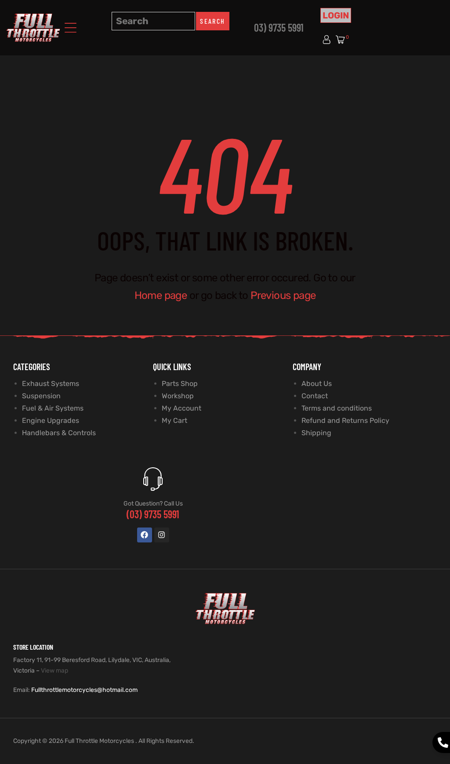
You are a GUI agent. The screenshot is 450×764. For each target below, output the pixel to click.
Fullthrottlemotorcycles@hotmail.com (84, 690)
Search (212, 21)
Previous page (283, 295)
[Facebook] (144, 535)
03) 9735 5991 (279, 27)
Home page (160, 295)
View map (54, 670)
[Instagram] (161, 535)
